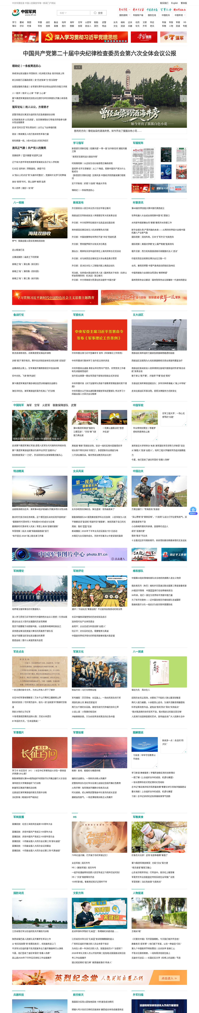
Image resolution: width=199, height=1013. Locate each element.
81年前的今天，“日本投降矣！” (26, 721)
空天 (137, 25)
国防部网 (123, 15)
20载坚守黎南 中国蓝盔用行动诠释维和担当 (152, 621)
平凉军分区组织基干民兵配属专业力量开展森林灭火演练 (37, 960)
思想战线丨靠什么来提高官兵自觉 (27, 640)
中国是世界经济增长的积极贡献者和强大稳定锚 (93, 635)
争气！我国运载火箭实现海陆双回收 (28, 240)
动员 (137, 22)
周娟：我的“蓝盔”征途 (82, 526)
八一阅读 (138, 652)
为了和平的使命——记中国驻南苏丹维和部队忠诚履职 (156, 630)
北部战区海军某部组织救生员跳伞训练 (29, 792)
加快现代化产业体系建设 (83, 621)
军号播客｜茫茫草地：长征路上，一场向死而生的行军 (96, 697)
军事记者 (166, 10)
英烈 (96, 25)
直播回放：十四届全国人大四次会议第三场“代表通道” (36, 894)
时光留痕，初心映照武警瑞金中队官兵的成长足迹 (94, 792)
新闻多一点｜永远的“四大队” (172, 757)
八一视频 (18, 202)
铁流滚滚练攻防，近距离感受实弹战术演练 (31, 352)
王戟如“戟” (136, 943)
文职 (145, 22)
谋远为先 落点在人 (141, 689)
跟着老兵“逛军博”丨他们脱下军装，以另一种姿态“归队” (156, 956)
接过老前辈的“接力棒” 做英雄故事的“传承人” (92, 974)
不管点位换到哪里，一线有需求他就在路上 (151, 965)
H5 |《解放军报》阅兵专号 (84, 879)
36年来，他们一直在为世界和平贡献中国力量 (152, 626)
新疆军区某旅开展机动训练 (24, 787)
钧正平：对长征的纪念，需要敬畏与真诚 (90, 630)
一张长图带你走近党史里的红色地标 (148, 782)
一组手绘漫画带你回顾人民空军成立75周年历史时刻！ (96, 884)
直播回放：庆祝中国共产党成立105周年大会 (32, 875)
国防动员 (18, 905)
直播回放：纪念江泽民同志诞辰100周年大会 (32, 867)
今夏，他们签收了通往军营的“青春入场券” (151, 459)
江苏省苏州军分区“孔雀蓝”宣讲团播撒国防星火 (93, 951)
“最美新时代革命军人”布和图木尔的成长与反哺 (33, 521)
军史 (152, 22)
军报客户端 (138, 15)
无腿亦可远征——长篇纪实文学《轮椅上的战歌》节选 (156, 970)
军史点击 (18, 652)
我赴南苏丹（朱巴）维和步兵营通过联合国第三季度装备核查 (159, 616)
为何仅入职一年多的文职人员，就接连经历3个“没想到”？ (97, 960)
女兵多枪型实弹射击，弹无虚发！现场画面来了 (93, 509)
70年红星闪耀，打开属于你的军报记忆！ (90, 867)
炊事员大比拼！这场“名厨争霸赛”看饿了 (150, 867)
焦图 (29, 22)
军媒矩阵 (138, 143)
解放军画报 (139, 10)
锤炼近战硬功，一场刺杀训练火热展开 (89, 778)
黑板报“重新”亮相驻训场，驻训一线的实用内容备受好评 (97, 445)
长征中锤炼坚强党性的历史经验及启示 (89, 616)
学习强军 (78, 143)
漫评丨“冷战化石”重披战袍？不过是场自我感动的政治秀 (97, 609)
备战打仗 (18, 315)
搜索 (100, 13)
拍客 (80, 25)
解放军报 (125, 10)
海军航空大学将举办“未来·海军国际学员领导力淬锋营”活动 (158, 445)
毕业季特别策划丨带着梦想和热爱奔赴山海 (144, 429)
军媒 (178, 22)
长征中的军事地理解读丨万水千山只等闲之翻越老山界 (36, 697)
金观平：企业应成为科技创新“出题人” (89, 626)
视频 (48, 25)
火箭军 (88, 22)
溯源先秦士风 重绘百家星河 (84, 702)
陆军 (64, 22)
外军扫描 (138, 1007)
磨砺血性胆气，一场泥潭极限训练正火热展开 (92, 797)
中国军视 (179, 15)
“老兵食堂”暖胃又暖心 (141, 879)
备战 (56, 22)
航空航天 (78, 1007)
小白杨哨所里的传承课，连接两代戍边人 (150, 526)
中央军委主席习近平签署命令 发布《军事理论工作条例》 (97, 352)
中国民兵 (166, 15)
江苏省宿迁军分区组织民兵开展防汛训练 (30, 943)
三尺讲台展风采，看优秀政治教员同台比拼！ (92, 454)
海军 (72, 22)
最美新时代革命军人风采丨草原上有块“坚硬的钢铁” (35, 526)
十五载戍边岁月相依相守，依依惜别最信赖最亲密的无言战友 (159, 540)
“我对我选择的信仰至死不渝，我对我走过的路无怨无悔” (157, 711)
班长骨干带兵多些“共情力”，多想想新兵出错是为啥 (95, 450)
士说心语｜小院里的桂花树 (84, 711)
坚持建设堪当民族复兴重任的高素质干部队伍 (32, 630)
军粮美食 (138, 829)
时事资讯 (138, 202)
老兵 (152, 25)
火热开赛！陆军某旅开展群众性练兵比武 (90, 787)
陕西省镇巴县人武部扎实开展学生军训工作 (31, 951)
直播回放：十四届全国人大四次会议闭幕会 (31, 889)
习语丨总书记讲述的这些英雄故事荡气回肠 (151, 796)
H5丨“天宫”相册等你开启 (83, 889)
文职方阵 (78, 905)
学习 (14, 22)
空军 (80, 22)
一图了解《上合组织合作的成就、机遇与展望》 (153, 777)
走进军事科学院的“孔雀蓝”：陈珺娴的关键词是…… (95, 943)
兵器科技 (18, 1007)
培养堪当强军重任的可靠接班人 (26, 609)
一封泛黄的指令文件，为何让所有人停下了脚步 (33, 689)
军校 (40, 25)
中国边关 (138, 471)
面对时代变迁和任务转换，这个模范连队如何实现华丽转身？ (39, 516)
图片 (64, 25)
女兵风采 (78, 471)
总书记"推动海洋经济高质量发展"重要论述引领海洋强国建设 (159, 786)
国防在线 (152, 15)
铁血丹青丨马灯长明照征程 (84, 689)
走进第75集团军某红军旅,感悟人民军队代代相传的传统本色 (39, 445)
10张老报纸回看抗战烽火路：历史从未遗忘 (31, 716)
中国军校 (138, 405)
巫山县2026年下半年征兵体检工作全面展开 (31, 970)
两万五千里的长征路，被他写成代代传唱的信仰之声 (95, 706)
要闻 (22, 22)
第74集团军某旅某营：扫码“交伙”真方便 (150, 875)
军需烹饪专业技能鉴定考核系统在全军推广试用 (153, 889)
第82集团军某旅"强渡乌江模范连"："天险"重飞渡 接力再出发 (84, 431)
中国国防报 (152, 10)
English (174, 2)
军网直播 (18, 829)
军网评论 (78, 571)
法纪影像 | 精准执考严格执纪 (25, 797)
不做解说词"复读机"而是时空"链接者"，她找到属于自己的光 (99, 521)
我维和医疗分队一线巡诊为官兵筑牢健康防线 (152, 635)
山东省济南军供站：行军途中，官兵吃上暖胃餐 (153, 884)
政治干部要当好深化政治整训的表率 (28, 635)
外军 (145, 25)
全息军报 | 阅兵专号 (81, 875)
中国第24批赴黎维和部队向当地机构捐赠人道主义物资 (156, 609)
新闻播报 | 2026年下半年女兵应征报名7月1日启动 (94, 531)
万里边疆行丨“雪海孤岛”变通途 (146, 509)
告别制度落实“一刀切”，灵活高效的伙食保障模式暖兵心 (37, 454)
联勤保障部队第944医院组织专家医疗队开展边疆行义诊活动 (39, 778)
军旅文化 (78, 652)
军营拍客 (78, 732)
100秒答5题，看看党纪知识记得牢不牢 (89, 894)
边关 (130, 22)
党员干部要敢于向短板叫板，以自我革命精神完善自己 (36, 626)
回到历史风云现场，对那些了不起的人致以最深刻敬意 (156, 697)
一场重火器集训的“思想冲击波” (113, 429)
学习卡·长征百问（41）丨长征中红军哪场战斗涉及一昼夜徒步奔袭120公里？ (39, 772)
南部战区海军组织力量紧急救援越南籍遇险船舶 (153, 352)
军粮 (164, 25)
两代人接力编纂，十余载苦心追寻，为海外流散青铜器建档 (158, 702)
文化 (115, 25)
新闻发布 (78, 202)
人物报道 (138, 905)
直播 (56, 25)
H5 (185, 22)
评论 (22, 25)
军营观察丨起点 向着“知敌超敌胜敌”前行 (30, 531)
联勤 (96, 22)
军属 (164, 22)
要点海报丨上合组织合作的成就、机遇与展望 (152, 791)
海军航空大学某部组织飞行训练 (26, 782)
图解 (72, 25)
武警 (104, 22)
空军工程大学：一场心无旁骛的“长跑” (173, 429)
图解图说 (138, 732)
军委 (40, 22)
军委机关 (78, 315)
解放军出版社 (180, 10)
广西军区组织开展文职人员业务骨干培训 (90, 956)
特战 (104, 25)
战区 (48, 22)
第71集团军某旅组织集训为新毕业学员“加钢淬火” (34, 450)
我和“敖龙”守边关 (139, 535)
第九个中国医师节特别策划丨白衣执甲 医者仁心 (153, 960)
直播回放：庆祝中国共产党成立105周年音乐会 (33, 879)
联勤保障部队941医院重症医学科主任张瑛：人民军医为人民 (99, 516)
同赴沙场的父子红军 (21, 711)
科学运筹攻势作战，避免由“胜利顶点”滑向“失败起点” (155, 706)
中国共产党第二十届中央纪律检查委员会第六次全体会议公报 (99, 53)
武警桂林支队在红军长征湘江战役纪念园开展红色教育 (96, 782)
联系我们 (164, 2)
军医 (171, 22)
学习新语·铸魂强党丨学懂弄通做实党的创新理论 (153, 772)
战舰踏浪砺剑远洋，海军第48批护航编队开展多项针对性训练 (39, 509)
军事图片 (18, 732)
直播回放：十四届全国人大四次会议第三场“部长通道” (36, 884)
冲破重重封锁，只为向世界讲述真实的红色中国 (93, 716)
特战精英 (18, 471)
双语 (178, 25)
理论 (14, 25)
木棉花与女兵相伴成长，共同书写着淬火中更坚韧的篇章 (97, 535)
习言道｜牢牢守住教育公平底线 (144, 757)
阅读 (123, 25)
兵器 (130, 25)
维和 (123, 22)
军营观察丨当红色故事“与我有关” (147, 894)
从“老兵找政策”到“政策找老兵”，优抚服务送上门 (34, 956)
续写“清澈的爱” (138, 530)
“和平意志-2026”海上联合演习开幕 (27, 535)
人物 (171, 25)
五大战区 (138, 315)
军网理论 (18, 571)
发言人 (88, 25)
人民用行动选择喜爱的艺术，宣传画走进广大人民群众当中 (158, 716)
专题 (185, 25)
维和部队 (138, 571)
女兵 (115, 22)
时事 (29, 25)
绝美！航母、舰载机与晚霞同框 (86, 770)
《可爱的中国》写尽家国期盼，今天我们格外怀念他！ (156, 951)
